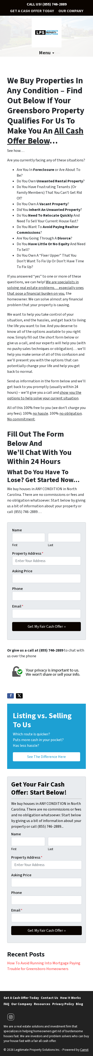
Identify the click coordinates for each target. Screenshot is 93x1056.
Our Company (70, 11)
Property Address (27, 553)
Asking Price (22, 571)
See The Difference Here (46, 756)
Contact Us (49, 998)
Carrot (84, 1049)
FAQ (6, 1004)
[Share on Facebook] (10, 695)
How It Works (70, 998)
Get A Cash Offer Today (32, 11)
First (14, 545)
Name (17, 530)
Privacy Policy (63, 1004)
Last (50, 545)
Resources (42, 1004)
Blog (79, 1004)
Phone (17, 588)
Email (17, 606)
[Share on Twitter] (19, 695)
